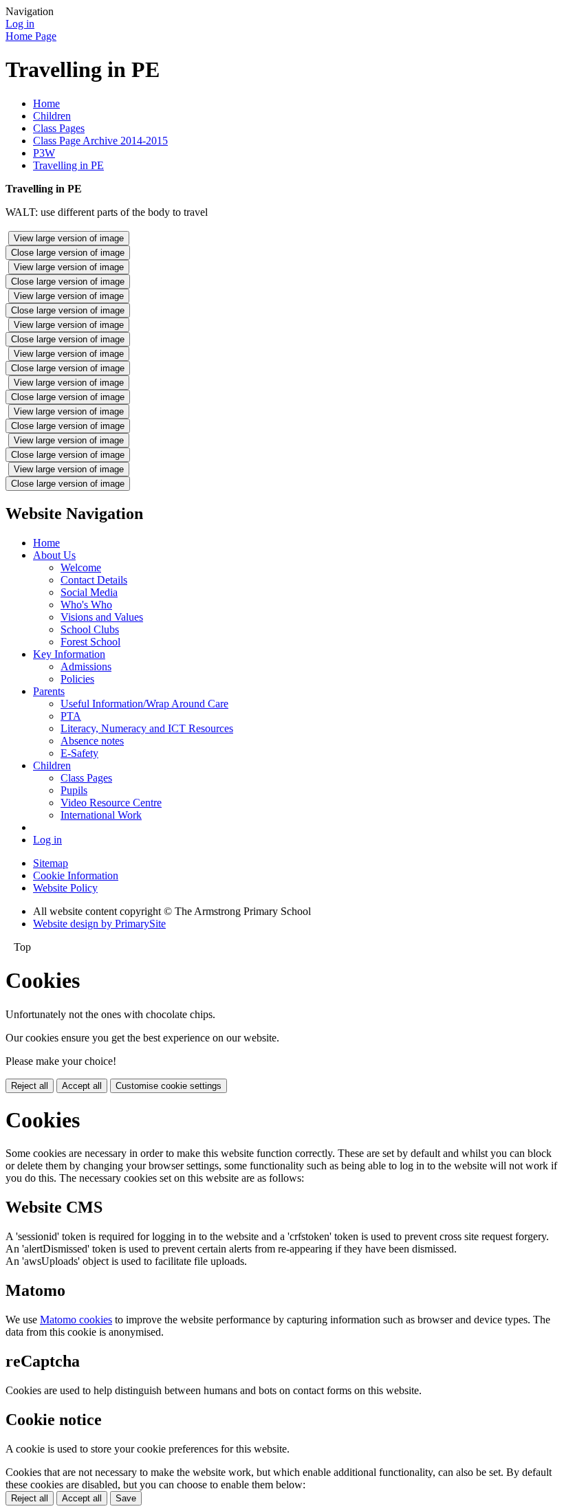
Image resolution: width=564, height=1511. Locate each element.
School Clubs (90, 629)
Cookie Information (75, 875)
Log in (20, 24)
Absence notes (92, 741)
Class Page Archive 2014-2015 (100, 140)
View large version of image (69, 238)
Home (46, 103)
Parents (49, 691)
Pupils (74, 790)
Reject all (29, 1086)
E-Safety (79, 753)
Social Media (89, 592)
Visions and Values (102, 617)
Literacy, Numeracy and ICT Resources (147, 728)
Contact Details (94, 580)
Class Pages (59, 128)
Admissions (86, 666)
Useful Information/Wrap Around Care (144, 703)
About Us (54, 555)
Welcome (81, 567)
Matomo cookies (76, 1319)
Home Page (31, 36)
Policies (77, 679)
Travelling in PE (68, 165)
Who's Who (86, 604)
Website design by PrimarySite (99, 923)
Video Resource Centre (111, 802)
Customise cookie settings (168, 1086)
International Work (101, 815)
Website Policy (65, 888)
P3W (44, 153)
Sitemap (50, 863)
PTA (71, 716)
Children (52, 116)
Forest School (90, 642)
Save (126, 1498)
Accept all (82, 1086)
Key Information (69, 654)
